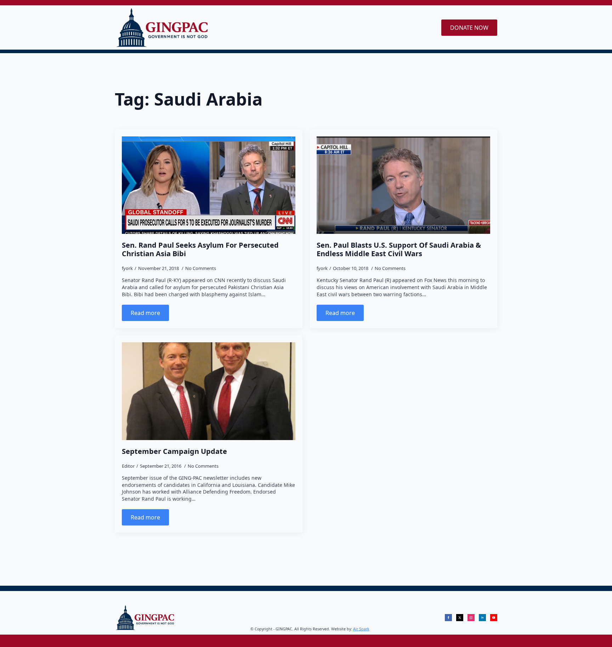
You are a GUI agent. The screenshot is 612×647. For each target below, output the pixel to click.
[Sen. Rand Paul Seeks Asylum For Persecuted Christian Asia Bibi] (208, 185)
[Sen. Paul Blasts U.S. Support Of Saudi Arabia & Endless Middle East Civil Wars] (403, 185)
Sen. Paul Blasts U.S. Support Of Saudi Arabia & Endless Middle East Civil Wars (399, 249)
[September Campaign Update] (208, 391)
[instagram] (471, 617)
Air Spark (361, 628)
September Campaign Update (174, 451)
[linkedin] (482, 617)
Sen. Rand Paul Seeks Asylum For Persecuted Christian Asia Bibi (200, 249)
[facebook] (448, 617)
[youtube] (493, 617)
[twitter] (459, 617)
